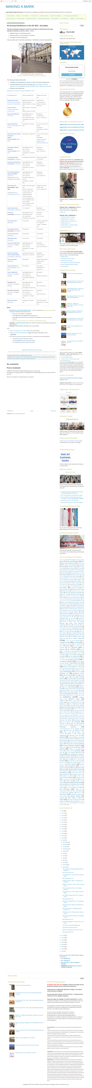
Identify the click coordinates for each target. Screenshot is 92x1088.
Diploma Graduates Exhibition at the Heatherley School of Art (75, 311)
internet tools (78, 718)
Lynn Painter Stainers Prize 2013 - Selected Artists (73, 895)
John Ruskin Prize (64, 584)
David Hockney (64, 573)
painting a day (73, 749)
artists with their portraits (66, 668)
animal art (62, 638)
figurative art (63, 704)
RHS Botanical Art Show (71, 599)
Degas (72, 573)
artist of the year (64, 665)
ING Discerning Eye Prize (66, 579)
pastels (62, 754)
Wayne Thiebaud (72, 633)
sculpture (69, 777)
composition (79, 678)
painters (78, 747)
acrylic (72, 636)
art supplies (68, 661)
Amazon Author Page (66, 227)
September (65, 849)
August (64, 851)
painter (71, 747)
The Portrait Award (64, 628)
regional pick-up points (48, 310)
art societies (66, 659)
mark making (79, 737)
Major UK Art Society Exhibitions (19, 332)
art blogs (67, 642)
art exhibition (72, 649)
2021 (62, 822)
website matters (75, 796)
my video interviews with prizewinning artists (70, 359)
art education (72, 647)
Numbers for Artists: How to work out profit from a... (73, 885)
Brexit (61, 569)
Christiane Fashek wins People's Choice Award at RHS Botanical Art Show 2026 (72, 492)
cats (77, 675)
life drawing (76, 728)
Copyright (72, 18)
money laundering (74, 740)
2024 (62, 815)
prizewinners (63, 772)
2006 (62, 949)
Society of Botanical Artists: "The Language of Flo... (73, 901)
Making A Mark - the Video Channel (69, 225)
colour (73, 677)
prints (61, 770)
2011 (62, 937)
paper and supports (70, 752)
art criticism (77, 646)
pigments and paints (79, 755)
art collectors (78, 644)
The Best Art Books (20, 18)
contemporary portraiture (68, 682)
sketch (68, 782)
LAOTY (65, 586)
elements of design (73, 695)
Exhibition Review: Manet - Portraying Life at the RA (73, 881)
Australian (82, 565)
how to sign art (79, 715)
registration (18, 315)
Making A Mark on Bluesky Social (69, 221)
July (64, 853)
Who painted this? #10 (68, 932)
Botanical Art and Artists (31, 18)
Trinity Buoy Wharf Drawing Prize (67, 629)
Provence (78, 597)
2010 (62, 940)
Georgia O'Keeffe (68, 576)
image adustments (72, 717)
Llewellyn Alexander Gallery (23, 323)
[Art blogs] (67, 118)
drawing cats (63, 690)
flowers (75, 707)
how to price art (70, 715)
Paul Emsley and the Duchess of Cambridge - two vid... (73, 916)
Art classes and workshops (69, 565)
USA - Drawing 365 (65, 960)
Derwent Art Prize (80, 573)
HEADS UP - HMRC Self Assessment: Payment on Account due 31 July (75, 305)
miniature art (73, 738)
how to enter (64, 713)
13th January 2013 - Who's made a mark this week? (73, 912)
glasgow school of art (78, 708)
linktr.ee (79, 207)
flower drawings (80, 705)
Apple (66, 559)
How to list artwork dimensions (74, 273)
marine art (71, 737)
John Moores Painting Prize (75, 582)
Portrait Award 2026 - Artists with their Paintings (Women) (75, 296)
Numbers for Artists (44, 15)
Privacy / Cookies (79, 18)
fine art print (78, 704)
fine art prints (63, 705)
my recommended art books (67, 357)
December (65, 842)
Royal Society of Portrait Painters (69, 612)
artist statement (74, 665)
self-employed (66, 779)
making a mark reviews (74, 733)
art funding (72, 651)
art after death (69, 640)
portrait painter (71, 764)
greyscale (75, 710)
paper (61, 752)
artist (79, 663)
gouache (61, 710)
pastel (80, 752)
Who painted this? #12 (68, 899)
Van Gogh (73, 631)
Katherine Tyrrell (74, 584)
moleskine (64, 740)
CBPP (75, 569)
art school (71, 658)
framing (82, 707)
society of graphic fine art (66, 785)
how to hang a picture (73, 713)
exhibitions (62, 700)
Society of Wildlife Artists (77, 620)
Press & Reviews (64, 18)
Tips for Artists (64, 266)
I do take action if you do (77, 167)
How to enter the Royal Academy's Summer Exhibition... (73, 869)
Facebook (64, 574)
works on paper (63, 804)
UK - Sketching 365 (65, 958)
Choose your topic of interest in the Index (70, 440)
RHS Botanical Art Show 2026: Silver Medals (72, 502)
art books (76, 642)
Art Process (81, 563)
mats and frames (63, 738)
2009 (62, 942)
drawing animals (68, 688)
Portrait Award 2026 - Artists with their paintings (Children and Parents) (75, 290)
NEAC (67, 592)
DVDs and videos (80, 571)
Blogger (67, 1084)
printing (63, 769)
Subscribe (18, 15)
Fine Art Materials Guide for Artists (69, 264)
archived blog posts (66, 360)
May (64, 858)
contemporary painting (78, 680)
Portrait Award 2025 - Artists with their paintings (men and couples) (75, 319)
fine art (71, 704)
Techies (79, 626)
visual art (79, 792)
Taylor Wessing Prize (70, 626)
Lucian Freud (75, 587)
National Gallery (75, 592)
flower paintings (66, 707)
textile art (77, 787)
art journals (79, 653)
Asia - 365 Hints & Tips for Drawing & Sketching (70, 963)
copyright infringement (65, 683)
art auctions (77, 640)
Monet (61, 592)
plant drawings (71, 757)
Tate (70, 625)
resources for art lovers (78, 774)
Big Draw (79, 568)
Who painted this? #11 (68, 919)
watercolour (63, 794)
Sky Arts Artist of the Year (69, 616)
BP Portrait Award (71, 566)
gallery (63, 708)
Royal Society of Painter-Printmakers (73, 610)
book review (78, 671)
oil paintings (66, 745)
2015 (62, 835)
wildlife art (32, 358)
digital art (82, 685)
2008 (62, 944)
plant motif (79, 757)
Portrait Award (69, 597)
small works (70, 784)
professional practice (77, 772)
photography (67, 755)
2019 (62, 826)
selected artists (80, 777)
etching (82, 695)
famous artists (73, 700)
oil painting (80, 743)
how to (74, 712)
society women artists (78, 785)
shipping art (79, 780)
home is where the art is (65, 712)
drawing (72, 687)
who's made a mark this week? (72, 798)
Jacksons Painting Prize (65, 581)
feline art (40, 357)
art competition (17, 357)
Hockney (75, 578)
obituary (68, 743)
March (64, 862)
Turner (77, 629)
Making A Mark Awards (78, 589)
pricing (68, 767)
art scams (66, 658)
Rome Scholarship (67, 600)
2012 (62, 935)
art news (62, 656)
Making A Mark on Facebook (67, 219)
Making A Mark (64, 256)
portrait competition (73, 762)
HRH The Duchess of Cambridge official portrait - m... (72, 909)
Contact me (62, 212)
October (65, 846)
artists (82, 665)
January (64, 867)
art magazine (63, 654)
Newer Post (10, 411)
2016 (62, 833)
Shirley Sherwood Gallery (69, 615)
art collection (68, 644)
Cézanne (73, 571)
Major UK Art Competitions (56, 15)
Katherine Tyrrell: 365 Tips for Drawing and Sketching (71, 966)
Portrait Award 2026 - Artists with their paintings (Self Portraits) (75, 281)
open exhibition (76, 745)
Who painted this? (55, 18)
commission (70, 678)
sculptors (62, 777)
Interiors (79, 579)
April (64, 860)
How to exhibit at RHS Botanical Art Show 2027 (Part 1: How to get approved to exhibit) (72, 497)
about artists (65, 636)
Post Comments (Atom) (19, 413)
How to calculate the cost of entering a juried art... (72, 888)
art (13, 357)
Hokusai (81, 578)
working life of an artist (77, 803)
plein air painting (77, 759)
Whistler (80, 633)
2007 (62, 946)
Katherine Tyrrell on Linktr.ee (68, 217)
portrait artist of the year (74, 760)
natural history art (75, 742)
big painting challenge (70, 670)
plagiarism (64, 757)
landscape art (63, 723)
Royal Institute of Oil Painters (67, 604)
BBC (63, 566)
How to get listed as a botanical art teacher (72, 495)
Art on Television (25, 15)
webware (62, 798)
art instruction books (68, 653)
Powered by (68, 79)
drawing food (71, 690)
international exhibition (67, 718)
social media (79, 784)
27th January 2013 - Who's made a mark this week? (73, 875)
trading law (78, 789)
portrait (62, 761)
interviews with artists (65, 720)
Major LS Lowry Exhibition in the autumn (75, 326)
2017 (62, 831)
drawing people (80, 690)
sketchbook (77, 782)
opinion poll (63, 747)
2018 (62, 829)
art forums (64, 651)
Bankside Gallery (19, 326)
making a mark (79, 730)
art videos (70, 663)
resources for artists (67, 775)
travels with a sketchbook (75, 791)
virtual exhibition (69, 792)
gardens (69, 708)
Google (77, 576)
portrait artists (63, 762)
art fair (82, 649)
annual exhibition (73, 638)
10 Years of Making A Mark (66, 355)
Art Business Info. (34, 15)
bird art (80, 670)
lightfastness (69, 730)
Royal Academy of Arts (78, 600)
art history (81, 651)
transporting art (63, 791)
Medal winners (65, 591)
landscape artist (72, 723)
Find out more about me (65, 210)
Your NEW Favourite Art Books (70, 927)
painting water (69, 750)
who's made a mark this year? (74, 799)
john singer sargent (79, 720)
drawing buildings (78, 688)
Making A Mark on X (65, 223)
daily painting (74, 685)
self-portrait (74, 779)
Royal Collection (66, 602)
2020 (62, 824)
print (74, 767)
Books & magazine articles (44, 18)
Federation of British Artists (76, 574)
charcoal (67, 677)
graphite (68, 710)
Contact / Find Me (10, 15)
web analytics (63, 796)
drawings (72, 693)
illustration (62, 717)
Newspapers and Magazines (77, 594)
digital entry (65, 687)
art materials (78, 654)
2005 (62, 951)
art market (70, 654)
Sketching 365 (80, 615)
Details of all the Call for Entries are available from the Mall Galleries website (29, 320)
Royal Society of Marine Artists (76, 607)
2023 (62, 817)
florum (71, 705)
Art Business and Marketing (70, 561)
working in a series (66, 803)
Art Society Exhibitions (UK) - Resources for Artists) (37, 86)
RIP (79, 599)
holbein (80, 710)
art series (78, 658)
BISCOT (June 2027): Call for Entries (70, 500)
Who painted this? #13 (68, 878)
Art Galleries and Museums (72, 562)
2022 (62, 820)
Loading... (62, 446)
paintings (77, 751)
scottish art (79, 775)
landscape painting (68, 727)
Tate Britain (76, 625)
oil (73, 743)
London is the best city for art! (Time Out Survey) (74, 334)
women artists (72, 801)
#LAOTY (61, 559)
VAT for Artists (65, 631)
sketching (62, 784)
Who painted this (64, 634)
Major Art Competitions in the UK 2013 (18, 330)
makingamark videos (73, 735)
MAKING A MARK (20, 7)
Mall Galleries (13, 310)
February (65, 864)
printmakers (71, 769)
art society (24, 357)
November (65, 844)
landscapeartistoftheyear (65, 728)
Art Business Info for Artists (68, 258)
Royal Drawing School (77, 602)
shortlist (62, 782)
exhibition (35, 357)
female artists (78, 702)
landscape (77, 722)
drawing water (77, 691)
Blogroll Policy (71, 378)
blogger (61, 671)
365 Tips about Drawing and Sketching (70, 262)
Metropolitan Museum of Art (77, 591)
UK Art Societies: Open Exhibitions (70, 15)
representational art (65, 774)
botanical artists (78, 673)
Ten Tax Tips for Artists (68, 872)
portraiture (49, 357)
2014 (62, 838)
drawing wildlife (63, 693)
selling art (69, 780)
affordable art (79, 636)
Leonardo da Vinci (80, 586)
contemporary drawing (65, 680)
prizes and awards (77, 770)
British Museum (67, 569)
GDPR (61, 576)
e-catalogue (80, 693)
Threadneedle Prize (76, 628)
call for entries (67, 675)
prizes (67, 770)
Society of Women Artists (69, 621)
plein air (67, 759)
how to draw (81, 712)
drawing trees (66, 691)
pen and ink (70, 754)
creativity (66, 685)
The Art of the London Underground (71, 925)
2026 (62, 811)
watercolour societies (25, 358)
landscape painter (78, 725)
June (64, 855)
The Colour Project (11, 18)
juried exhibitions (66, 721)
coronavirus (76, 683)
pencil (77, 754)
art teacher (78, 661)
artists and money (68, 666)
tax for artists (69, 787)
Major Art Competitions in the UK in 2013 (73, 929)
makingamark (63, 735)
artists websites (78, 666)
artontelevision (77, 668)
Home (31, 411)
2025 (62, 813)
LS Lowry (72, 586)
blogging (68, 671)
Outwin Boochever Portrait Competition (70, 595)
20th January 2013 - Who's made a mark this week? (73, 892)
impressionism (81, 717)
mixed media (81, 738)
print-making (81, 767)
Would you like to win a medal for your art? (75, 341)
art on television (74, 656)
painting (44, 357)
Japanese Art (75, 581)
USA (83, 629)
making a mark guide (68, 732)
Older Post (53, 411)
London (64, 587)
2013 (62, 840)
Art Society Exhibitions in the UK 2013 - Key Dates (73, 922)
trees (61, 792)
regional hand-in (26, 315)
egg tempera (63, 695)
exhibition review (74, 699)
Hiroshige (70, 578)
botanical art (30, 357)
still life (62, 787)
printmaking (79, 769)
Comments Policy (63, 378)
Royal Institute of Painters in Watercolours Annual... (73, 905)
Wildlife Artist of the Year (77, 634)
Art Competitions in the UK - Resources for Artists (24, 342)
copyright (79, 682)
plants (61, 759)
